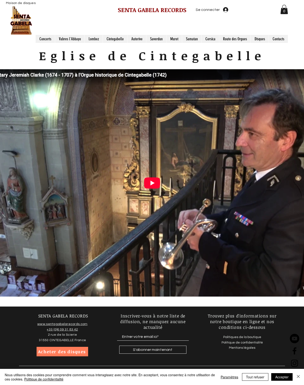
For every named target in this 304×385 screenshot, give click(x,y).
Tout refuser (255, 377)
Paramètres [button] (229, 377)
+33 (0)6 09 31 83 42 (62, 329)
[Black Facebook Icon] (294, 351)
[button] (284, 9)
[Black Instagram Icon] (294, 363)
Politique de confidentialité (43, 379)
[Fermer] (298, 377)
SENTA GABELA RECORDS (152, 10)
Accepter (282, 377)
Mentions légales (242, 347)
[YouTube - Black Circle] (294, 338)
